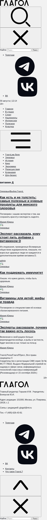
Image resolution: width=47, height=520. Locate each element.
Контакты (9, 469)
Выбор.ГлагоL (17, 191)
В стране (9, 112)
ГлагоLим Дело (12, 154)
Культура (9, 126)
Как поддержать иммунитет (21, 272)
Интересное (11, 120)
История (9, 160)
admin (3, 260)
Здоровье (10, 157)
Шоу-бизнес (11, 175)
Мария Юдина (7, 222)
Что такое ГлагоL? (14, 471)
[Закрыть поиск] (20, 38)
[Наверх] (20, 485)
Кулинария (10, 172)
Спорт (8, 115)
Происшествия (12, 169)
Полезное (10, 123)
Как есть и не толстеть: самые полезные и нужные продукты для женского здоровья (21, 203)
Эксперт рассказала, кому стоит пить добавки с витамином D (20, 237)
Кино (7, 163)
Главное (9, 109)
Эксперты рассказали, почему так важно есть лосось (23, 329)
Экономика (10, 166)
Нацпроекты (11, 118)
